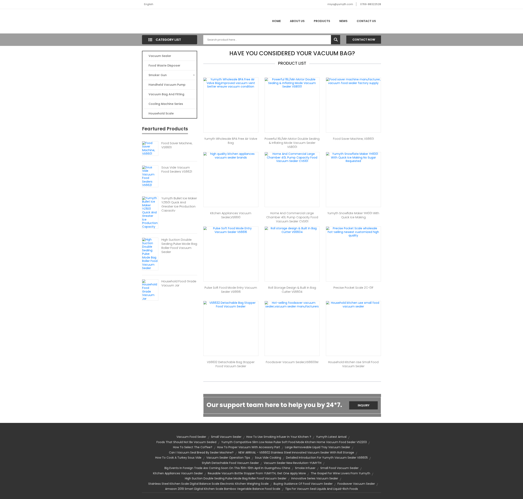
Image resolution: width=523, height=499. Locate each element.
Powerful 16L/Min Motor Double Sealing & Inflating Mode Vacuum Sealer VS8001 (292, 143)
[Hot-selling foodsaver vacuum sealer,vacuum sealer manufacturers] (292, 304)
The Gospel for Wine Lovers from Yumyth (340, 473)
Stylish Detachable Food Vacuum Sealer (230, 463)
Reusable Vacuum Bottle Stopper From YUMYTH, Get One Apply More (257, 473)
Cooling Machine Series (166, 104)
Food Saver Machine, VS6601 (176, 145)
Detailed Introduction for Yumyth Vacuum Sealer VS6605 (327, 458)
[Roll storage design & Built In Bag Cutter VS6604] (292, 230)
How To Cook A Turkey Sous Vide (178, 458)
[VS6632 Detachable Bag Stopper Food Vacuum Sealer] (230, 304)
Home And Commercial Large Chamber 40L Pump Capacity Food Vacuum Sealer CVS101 (292, 217)
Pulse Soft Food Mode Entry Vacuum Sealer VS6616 (231, 290)
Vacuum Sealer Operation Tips (228, 458)
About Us (297, 21)
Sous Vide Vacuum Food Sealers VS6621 (176, 169)
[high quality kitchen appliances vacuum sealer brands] (230, 155)
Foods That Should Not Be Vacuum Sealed (186, 442)
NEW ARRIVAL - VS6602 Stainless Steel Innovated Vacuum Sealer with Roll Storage (296, 452)
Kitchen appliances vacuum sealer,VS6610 (230, 215)
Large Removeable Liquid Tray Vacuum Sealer (317, 447)
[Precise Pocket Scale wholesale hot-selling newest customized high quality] (353, 232)
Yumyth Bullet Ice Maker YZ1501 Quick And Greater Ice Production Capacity (179, 204)
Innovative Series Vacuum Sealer (314, 478)
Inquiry (363, 405)
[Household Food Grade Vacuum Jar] (150, 290)
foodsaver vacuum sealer (356, 484)
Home (276, 21)
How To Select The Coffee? (192, 447)
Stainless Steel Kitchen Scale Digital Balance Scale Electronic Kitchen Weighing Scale (208, 484)
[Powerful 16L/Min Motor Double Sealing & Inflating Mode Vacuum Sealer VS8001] (292, 83)
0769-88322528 (370, 4)
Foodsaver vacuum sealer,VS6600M (292, 362)
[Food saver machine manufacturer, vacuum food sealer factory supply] (353, 81)
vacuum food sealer (191, 437)
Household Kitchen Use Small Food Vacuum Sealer (353, 364)
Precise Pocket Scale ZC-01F (353, 288)
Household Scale (161, 113)
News (343, 21)
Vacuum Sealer (160, 56)
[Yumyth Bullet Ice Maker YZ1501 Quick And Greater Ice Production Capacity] (150, 212)
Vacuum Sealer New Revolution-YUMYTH (292, 463)
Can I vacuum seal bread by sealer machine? (201, 452)
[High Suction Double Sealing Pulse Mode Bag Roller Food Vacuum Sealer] (150, 254)
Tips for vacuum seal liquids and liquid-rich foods (321, 489)
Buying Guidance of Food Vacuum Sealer (303, 484)
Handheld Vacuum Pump (167, 85)
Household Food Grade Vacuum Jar (178, 283)
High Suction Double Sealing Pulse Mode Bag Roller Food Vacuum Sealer (179, 246)
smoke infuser (305, 468)
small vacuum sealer (226, 437)
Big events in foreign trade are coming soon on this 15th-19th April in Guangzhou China (227, 468)
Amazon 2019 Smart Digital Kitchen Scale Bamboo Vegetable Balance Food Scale (222, 489)
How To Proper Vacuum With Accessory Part (248, 447)
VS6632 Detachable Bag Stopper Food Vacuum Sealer (231, 364)
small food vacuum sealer (339, 468)
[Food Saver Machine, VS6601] (150, 148)
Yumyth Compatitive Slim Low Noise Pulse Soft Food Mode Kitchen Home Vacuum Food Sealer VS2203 (294, 442)
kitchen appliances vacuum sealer (178, 473)
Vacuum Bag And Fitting (166, 94)
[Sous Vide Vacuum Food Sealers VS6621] (150, 176)
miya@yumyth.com (340, 4)
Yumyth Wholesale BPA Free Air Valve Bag (230, 141)
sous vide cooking (268, 458)
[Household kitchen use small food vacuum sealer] (353, 304)
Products (322, 21)
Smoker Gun (172, 75)
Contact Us (366, 21)
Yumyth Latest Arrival (331, 437)
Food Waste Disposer (164, 65)
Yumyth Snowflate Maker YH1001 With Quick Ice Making (353, 215)
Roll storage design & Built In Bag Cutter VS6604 (292, 290)
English (148, 4)
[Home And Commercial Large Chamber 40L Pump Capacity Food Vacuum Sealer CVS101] (292, 157)
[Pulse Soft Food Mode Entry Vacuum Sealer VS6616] (230, 230)
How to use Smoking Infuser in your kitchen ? (278, 437)
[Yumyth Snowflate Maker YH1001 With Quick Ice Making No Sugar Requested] (353, 157)
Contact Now (363, 40)
